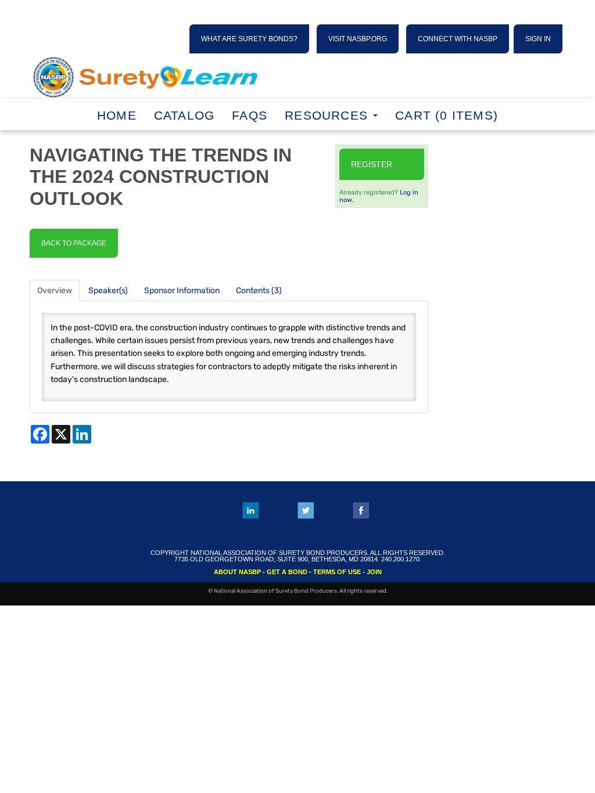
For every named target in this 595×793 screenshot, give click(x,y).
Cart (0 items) (446, 115)
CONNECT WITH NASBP (457, 39)
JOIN (374, 571)
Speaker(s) (108, 290)
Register (371, 164)
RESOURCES (328, 115)
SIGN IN (538, 39)
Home (117, 115)
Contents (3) (259, 290)
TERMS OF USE (337, 571)
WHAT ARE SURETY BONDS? (249, 39)
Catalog (184, 115)
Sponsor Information (182, 290)
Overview (54, 290)
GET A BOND (287, 571)
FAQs (249, 115)
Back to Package (73, 243)
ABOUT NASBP (237, 571)
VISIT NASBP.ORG (357, 39)
